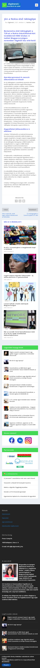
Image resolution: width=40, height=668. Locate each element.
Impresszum (6, 514)
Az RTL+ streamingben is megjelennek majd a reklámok (20, 248)
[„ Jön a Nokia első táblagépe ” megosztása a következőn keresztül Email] (24, 201)
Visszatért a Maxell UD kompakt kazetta (17, 483)
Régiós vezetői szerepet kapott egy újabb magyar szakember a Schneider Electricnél (21, 353)
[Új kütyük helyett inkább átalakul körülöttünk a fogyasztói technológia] (6, 386)
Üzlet (33, 22)
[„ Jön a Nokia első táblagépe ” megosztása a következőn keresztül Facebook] (16, 201)
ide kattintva (5, 661)
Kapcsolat (5, 518)
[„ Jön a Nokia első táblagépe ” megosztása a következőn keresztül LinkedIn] (20, 201)
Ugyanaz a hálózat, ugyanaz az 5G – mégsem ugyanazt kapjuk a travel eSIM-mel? (22, 424)
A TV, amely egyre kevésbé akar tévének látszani (22, 400)
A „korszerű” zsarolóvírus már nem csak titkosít (19, 478)
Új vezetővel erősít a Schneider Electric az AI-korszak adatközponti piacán (22, 416)
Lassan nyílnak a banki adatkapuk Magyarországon (16, 304)
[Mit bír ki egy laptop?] (6, 362)
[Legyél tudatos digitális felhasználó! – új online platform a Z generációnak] (20, 263)
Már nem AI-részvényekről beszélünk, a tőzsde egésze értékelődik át (22, 393)
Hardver (28, 22)
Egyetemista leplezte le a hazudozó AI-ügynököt (20, 496)
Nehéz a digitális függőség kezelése (15, 487)
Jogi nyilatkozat (7, 522)
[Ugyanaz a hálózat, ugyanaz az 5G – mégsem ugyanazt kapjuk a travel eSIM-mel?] (6, 424)
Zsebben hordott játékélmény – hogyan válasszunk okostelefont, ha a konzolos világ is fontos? (22, 408)
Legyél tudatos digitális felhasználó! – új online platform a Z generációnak (18, 276)
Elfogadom (6, 665)
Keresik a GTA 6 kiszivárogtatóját (15, 492)
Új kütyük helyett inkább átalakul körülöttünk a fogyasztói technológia (21, 385)
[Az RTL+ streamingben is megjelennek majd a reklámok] (20, 235)
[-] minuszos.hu (11, 474)
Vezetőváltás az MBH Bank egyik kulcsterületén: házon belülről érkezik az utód (22, 369)
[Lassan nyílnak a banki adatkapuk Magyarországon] (20, 291)
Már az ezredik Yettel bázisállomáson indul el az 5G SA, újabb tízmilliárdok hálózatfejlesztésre (19, 333)
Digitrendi (11, 22)
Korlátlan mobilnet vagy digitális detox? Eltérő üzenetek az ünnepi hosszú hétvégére (22, 378)
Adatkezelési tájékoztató (10, 526)
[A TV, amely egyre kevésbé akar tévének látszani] (6, 401)
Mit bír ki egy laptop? (16, 360)
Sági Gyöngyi (10, 578)
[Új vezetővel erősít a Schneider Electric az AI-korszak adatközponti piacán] (6, 416)
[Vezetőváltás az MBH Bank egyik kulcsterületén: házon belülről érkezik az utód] (6, 369)
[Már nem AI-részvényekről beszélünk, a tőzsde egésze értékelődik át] (6, 393)
